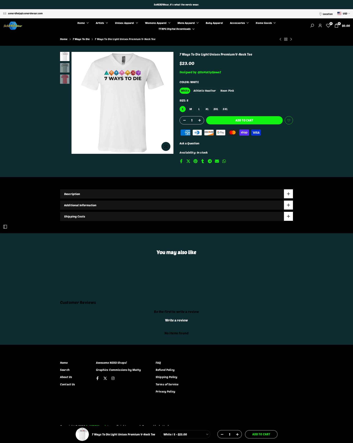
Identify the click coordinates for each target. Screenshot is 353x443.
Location (328, 13)
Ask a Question (189, 143)
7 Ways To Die (81, 39)
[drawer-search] (312, 25)
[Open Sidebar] (5, 227)
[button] (289, 120)
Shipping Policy (166, 377)
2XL (215, 109)
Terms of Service (167, 384)
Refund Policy (165, 370)
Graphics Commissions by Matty (118, 370)
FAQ (158, 362)
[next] (165, 103)
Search (65, 370)
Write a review (176, 320)
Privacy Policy (165, 391)
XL (207, 109)
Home (64, 39)
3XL (225, 109)
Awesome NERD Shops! (111, 362)
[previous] (80, 103)
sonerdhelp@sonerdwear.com (25, 13)
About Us (66, 377)
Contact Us (67, 384)
